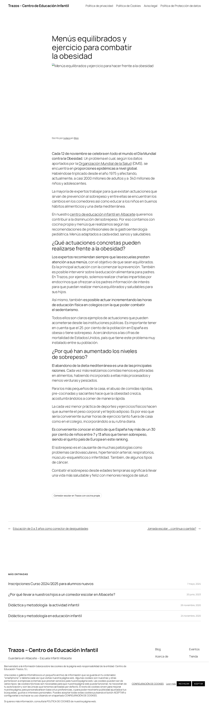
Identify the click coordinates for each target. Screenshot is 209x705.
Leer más (171, 683)
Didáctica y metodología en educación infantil (45, 616)
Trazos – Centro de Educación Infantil (38, 5)
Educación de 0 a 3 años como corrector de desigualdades (50, 528)
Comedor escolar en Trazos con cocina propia (77, 495)
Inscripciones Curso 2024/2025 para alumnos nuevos (50, 584)
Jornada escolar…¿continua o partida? (171, 528)
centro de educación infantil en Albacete (102, 214)
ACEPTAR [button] (198, 683)
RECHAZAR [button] (184, 683)
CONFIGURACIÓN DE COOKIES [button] (148, 683)
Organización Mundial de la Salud (105, 163)
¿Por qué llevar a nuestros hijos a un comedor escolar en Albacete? (61, 594)
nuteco (66, 138)
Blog (76, 138)
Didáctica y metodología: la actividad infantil (43, 605)
